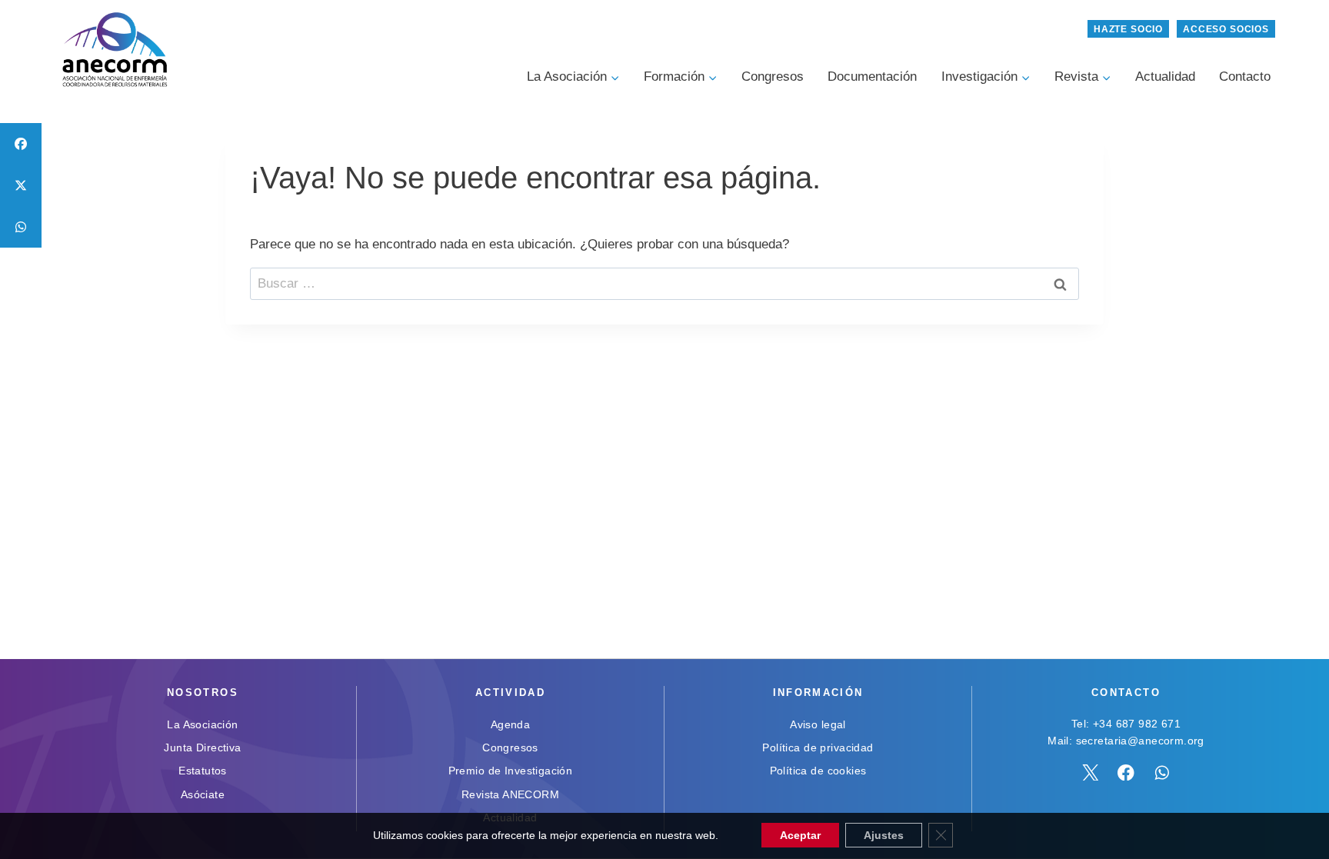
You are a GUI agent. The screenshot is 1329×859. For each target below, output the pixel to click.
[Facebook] (1125, 772)
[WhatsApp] (1162, 772)
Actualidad (1165, 76)
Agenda (511, 724)
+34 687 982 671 (1137, 723)
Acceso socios (1226, 29)
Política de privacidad (817, 747)
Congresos (772, 76)
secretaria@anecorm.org (1140, 740)
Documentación (872, 76)
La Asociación (202, 724)
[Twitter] (1090, 772)
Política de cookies (818, 770)
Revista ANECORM (510, 794)
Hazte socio (1128, 29)
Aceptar (800, 835)
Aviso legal (818, 724)
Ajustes (884, 835)
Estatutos (202, 770)
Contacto (1245, 76)
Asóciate (203, 794)
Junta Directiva (202, 747)
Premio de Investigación (510, 770)
